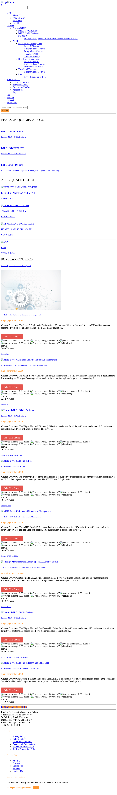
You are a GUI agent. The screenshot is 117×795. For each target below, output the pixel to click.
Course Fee (18, 766)
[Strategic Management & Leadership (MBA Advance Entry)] (29, 562)
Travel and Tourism (27, 69)
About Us (17, 15)
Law (20, 74)
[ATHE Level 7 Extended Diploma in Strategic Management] (29, 360)
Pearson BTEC (19, 28)
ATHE (16, 41)
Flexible (16, 23)
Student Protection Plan (23, 746)
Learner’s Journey (21, 82)
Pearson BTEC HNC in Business (13, 618)
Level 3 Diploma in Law (35, 77)
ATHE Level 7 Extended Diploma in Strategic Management (24, 365)
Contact (10, 100)
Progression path (20, 84)
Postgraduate (5, 354)
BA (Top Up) (32, 54)
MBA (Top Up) (33, 56)
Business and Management (30, 43)
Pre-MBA (22, 36)
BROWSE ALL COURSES (14, 707)
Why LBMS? (19, 18)
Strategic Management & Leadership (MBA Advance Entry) (51, 38)
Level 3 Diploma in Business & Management (16, 266)
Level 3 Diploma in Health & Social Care (14, 657)
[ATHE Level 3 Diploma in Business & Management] (31, 309)
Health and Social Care (28, 59)
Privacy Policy (19, 736)
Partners (10, 97)
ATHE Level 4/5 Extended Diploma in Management (21, 517)
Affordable (17, 20)
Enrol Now (12, 102)
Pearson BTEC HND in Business (13, 416)
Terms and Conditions (22, 741)
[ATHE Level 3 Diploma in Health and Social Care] (25, 663)
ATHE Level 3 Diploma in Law (11, 455)
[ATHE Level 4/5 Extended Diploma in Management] (26, 511)
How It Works (13, 79)
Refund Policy (19, 739)
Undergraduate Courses (34, 48)
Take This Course (12, 336)
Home (9, 13)
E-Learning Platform (22, 87)
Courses (10, 25)
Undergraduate (6, 505)
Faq (14, 92)
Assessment (18, 90)
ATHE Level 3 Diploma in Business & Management (21, 315)
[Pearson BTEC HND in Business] (17, 410)
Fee (8, 95)
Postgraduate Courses (33, 51)
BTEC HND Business (28, 33)
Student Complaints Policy (25, 749)
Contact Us (18, 771)
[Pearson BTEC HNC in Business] (17, 612)
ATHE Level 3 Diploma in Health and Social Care (20, 668)
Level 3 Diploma (31, 46)
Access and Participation (24, 744)
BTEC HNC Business (28, 31)
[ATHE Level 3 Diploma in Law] (16, 461)
